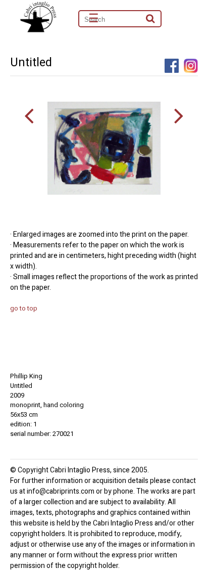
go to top (23, 308)
